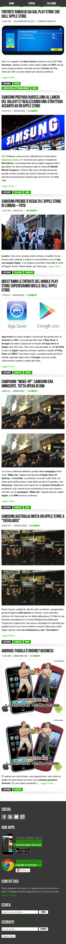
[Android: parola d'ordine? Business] (33, 687)
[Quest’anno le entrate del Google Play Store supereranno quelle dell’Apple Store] (33, 314)
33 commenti (32, 295)
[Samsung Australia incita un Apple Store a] (33, 547)
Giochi (16, 83)
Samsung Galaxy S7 (12, 159)
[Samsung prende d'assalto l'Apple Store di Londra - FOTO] (33, 232)
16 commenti (35, 656)
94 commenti (35, 526)
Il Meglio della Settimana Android (16, 88)
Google (28, 372)
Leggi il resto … (9, 77)
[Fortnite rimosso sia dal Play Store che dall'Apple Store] (33, 40)
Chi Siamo (51, 3)
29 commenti (33, 111)
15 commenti (32, 391)
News (35, 88)
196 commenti (31, 210)
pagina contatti (9, 895)
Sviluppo (17, 789)
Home (11, 3)
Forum (31, 3)
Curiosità (29, 272)
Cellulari (18, 192)
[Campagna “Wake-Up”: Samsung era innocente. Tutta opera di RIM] (33, 411)
